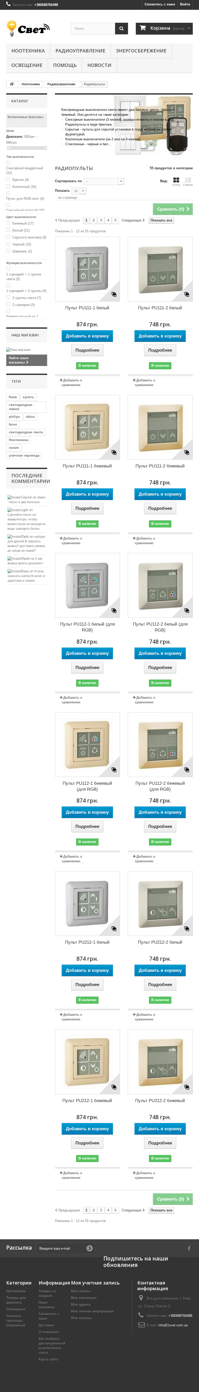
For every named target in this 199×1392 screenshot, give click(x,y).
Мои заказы (80, 1291)
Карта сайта (48, 1359)
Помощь (65, 65)
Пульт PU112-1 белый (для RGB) (87, 627)
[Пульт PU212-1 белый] (87, 903)
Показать (62, 191)
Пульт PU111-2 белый (160, 307)
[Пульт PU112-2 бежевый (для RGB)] (160, 744)
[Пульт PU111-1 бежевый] (87, 427)
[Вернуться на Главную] (12, 84)
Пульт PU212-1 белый (87, 942)
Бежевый (22, 223)
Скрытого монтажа (29, 237)
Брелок (20, 180)
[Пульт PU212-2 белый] (160, 903)
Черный (21, 244)
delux (30, 417)
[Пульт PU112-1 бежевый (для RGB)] (87, 744)
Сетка (176, 184)
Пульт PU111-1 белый (87, 307)
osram (14, 448)
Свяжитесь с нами (160, 4)
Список (188, 184)
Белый (21, 230)
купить (28, 397)
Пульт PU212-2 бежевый (160, 1100)
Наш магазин (25, 335)
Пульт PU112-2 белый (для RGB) (160, 627)
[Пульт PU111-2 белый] (160, 269)
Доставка (46, 1325)
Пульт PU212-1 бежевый (87, 1100)
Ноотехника (28, 51)
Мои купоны (81, 1318)
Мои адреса (80, 1304)
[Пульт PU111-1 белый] (87, 269)
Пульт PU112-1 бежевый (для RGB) (87, 786)
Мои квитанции (84, 1298)
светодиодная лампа (20, 407)
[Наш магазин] (26, 350)
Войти (185, 4)
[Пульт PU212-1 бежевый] (87, 1061)
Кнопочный (24, 187)
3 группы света (26, 298)
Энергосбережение (141, 51)
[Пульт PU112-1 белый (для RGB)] (87, 585)
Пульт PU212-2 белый (160, 942)
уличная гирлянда (24, 455)
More (62, 154)
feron (13, 424)
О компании (49, 1332)
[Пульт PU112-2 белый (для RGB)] (160, 585)
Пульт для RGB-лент (25, 199)
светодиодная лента (26, 432)
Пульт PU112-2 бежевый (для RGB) (160, 786)
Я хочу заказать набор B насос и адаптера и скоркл (26, 576)
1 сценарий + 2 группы (26, 291)
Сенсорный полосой (25, 210)
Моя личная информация (92, 1311)
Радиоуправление (80, 51)
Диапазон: (14, 137)
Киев (13, 397)
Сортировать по (68, 181)
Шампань (22, 251)
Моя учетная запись (95, 1283)
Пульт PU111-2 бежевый (160, 466)
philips (14, 417)
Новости (99, 65)
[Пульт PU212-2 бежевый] (160, 1061)
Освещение (26, 65)
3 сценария (23, 305)
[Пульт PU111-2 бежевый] (160, 427)
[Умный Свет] (34, 28)
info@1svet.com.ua (173, 1325)
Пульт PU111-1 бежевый (87, 466)
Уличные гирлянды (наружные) (15, 1320)
